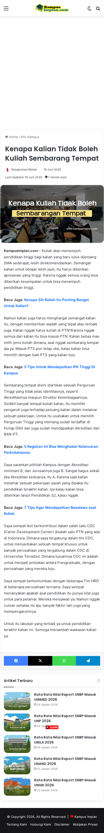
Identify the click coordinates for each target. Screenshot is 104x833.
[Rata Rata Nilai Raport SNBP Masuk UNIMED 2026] (17, 701)
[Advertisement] (52, 781)
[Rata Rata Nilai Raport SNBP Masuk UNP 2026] (17, 722)
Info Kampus (30, 137)
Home (13, 137)
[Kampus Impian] (52, 8)
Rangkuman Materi (24, 169)
